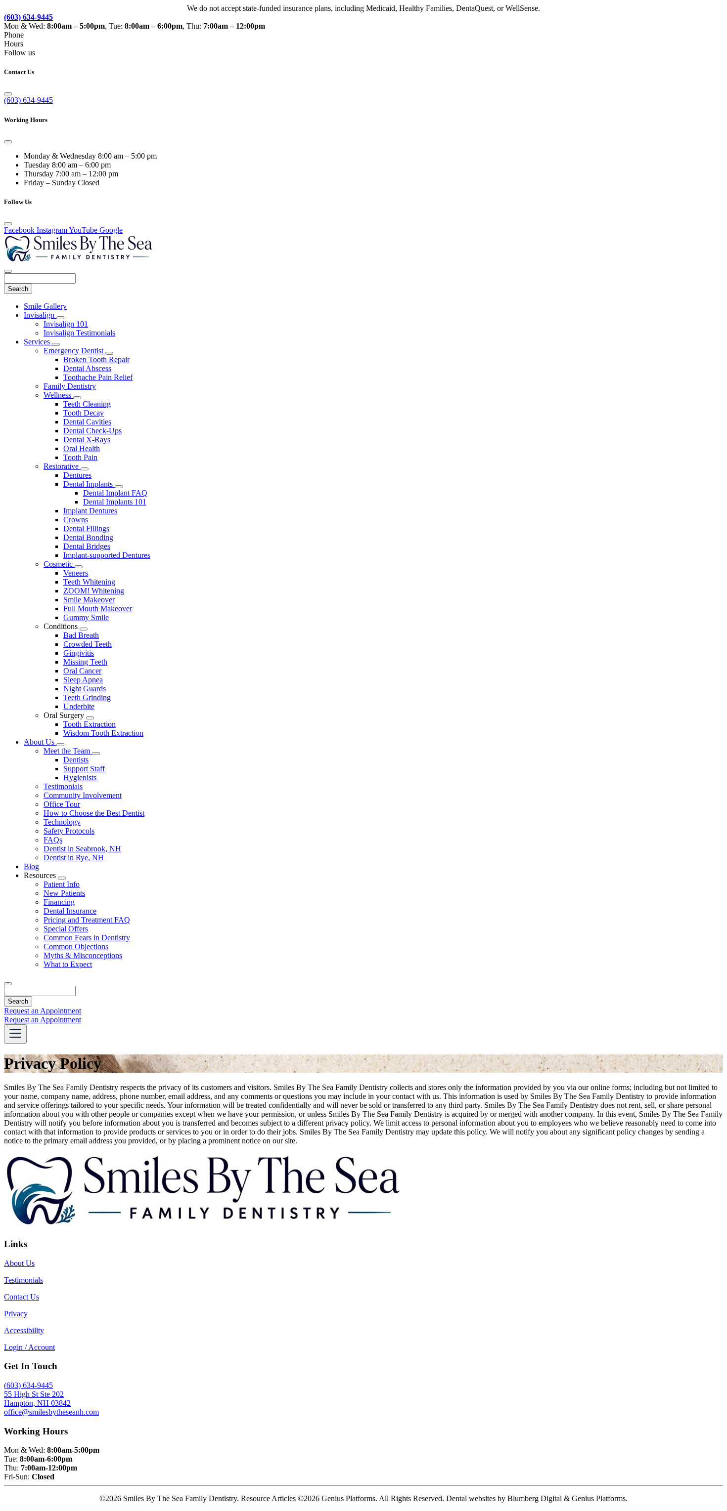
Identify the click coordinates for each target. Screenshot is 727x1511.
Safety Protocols (69, 831)
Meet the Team (68, 751)
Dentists (76, 760)
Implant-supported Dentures (106, 555)
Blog (31, 866)
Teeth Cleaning (87, 404)
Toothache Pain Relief (98, 377)
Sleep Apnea (83, 679)
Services (38, 341)
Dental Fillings (86, 528)
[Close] (8, 93)
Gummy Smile (86, 617)
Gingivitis (78, 653)
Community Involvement (83, 795)
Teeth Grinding (87, 697)
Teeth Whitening (89, 582)
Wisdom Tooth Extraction (103, 733)
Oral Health (81, 448)
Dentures (77, 475)
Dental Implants (89, 484)
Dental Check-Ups (92, 430)
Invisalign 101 (66, 324)
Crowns (75, 519)
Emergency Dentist (74, 350)
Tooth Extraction (89, 724)
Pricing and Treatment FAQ (87, 920)
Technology (62, 822)
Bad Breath (81, 635)
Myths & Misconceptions (83, 955)
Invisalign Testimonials (79, 333)
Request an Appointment (42, 1011)
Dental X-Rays (86, 439)
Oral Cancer (82, 671)
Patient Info (62, 884)
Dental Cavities (87, 422)
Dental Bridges (86, 546)
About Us (40, 742)
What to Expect (68, 964)
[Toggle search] (8, 983)
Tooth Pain (80, 457)
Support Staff (84, 768)
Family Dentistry (70, 386)
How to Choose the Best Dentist (94, 813)
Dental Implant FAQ (115, 493)
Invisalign (40, 315)
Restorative (62, 466)
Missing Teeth (85, 662)
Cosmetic (59, 564)
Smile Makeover (89, 599)
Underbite (78, 706)
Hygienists (79, 777)
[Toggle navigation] (15, 1034)
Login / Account (29, 1347)
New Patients (64, 893)
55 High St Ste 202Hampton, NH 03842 (37, 1398)
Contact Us (21, 1297)
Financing (59, 902)
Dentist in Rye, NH (74, 857)
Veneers (75, 573)
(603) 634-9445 (28, 100)
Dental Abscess (87, 368)
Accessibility (24, 1330)
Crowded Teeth (87, 644)
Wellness (58, 395)
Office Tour (62, 804)
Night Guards (84, 688)
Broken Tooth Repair (96, 359)
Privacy (16, 1313)
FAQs (53, 840)
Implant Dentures (90, 510)
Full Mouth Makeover (97, 608)
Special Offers (66, 928)
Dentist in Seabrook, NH (82, 848)
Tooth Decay (83, 413)
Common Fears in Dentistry (87, 937)
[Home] (78, 259)
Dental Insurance (70, 911)
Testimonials (63, 786)
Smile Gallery (45, 306)
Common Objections (76, 946)
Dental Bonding (88, 537)
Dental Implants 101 (114, 502)
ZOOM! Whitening (93, 591)
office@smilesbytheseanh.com (51, 1412)
